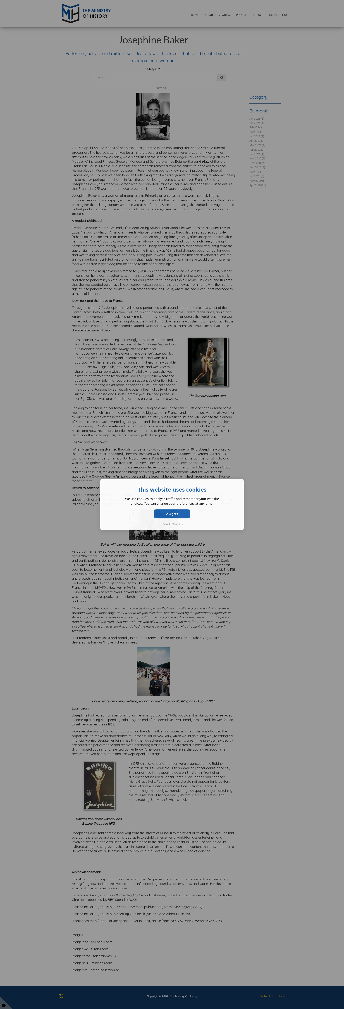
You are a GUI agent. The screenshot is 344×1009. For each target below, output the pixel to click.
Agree (173, 514)
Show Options (171, 524)
